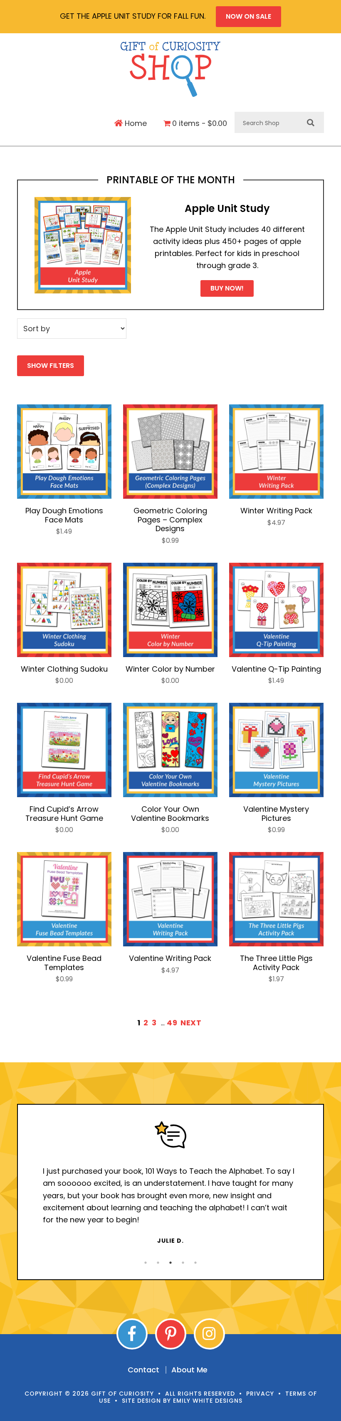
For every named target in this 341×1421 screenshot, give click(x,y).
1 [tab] (145, 1262)
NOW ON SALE (248, 16)
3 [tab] (170, 1262)
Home (135, 123)
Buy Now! (227, 288)
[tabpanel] (170, 1183)
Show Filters (50, 365)
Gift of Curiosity (171, 69)
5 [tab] (195, 1262)
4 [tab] (183, 1262)
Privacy (260, 1393)
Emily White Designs (207, 1400)
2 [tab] (158, 1262)
